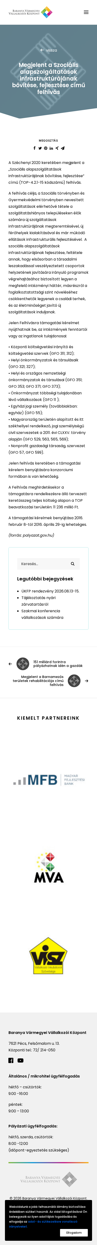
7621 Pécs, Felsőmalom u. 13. (34, 1043)
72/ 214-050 (44, 1050)
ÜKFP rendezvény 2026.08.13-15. (50, 591)
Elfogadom (73, 1233)
